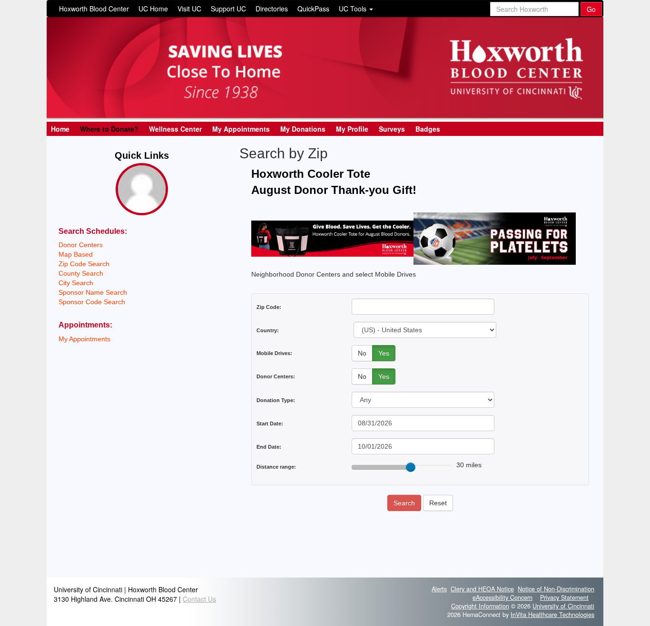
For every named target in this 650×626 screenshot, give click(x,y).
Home (60, 129)
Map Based (76, 254)
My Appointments (241, 129)
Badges (427, 129)
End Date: (268, 447)
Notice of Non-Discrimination (556, 589)
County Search (81, 273)
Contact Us (199, 599)
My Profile (352, 129)
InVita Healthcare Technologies (552, 614)
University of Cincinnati (563, 606)
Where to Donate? (109, 129)
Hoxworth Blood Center (94, 8)
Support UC (228, 8)
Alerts (439, 589)
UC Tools (353, 8)
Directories (272, 8)
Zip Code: (268, 307)
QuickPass (313, 8)
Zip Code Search (84, 264)
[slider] (410, 467)
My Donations (302, 129)
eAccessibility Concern (502, 597)
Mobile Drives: (274, 353)
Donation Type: (275, 400)
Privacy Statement (564, 597)
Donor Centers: (275, 376)
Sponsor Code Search (92, 302)
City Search (76, 283)
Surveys (392, 129)
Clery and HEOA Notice (482, 589)
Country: (267, 330)
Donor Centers (81, 245)
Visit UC (189, 8)
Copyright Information (480, 606)
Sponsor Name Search (93, 292)
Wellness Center (175, 129)
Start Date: (269, 423)
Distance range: (276, 467)
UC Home (153, 8)
